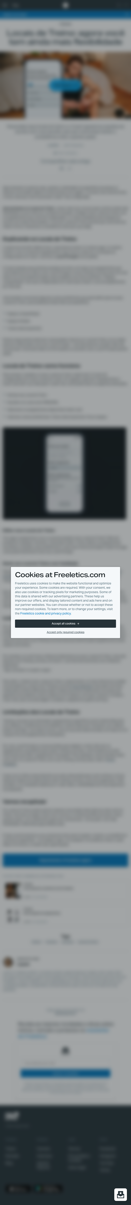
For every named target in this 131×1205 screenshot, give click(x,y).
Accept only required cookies (65, 632)
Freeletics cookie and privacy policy (45, 613)
